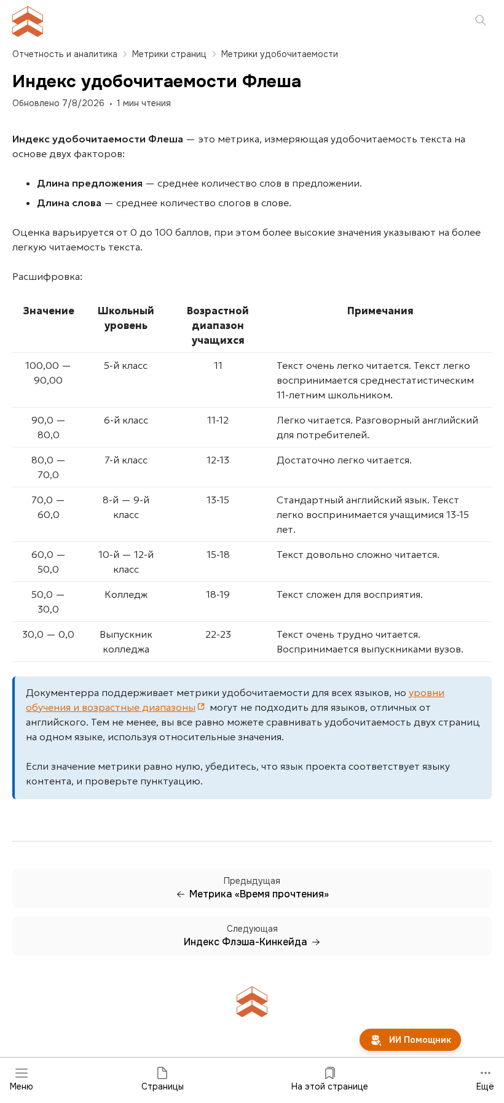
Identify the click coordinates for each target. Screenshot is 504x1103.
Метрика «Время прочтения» (259, 894)
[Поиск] (481, 21)
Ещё (485, 1086)
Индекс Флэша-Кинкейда (245, 942)
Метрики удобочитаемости (279, 54)
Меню (21, 1086)
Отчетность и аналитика (64, 54)
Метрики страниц (169, 54)
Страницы (162, 1086)
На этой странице (329, 1086)
